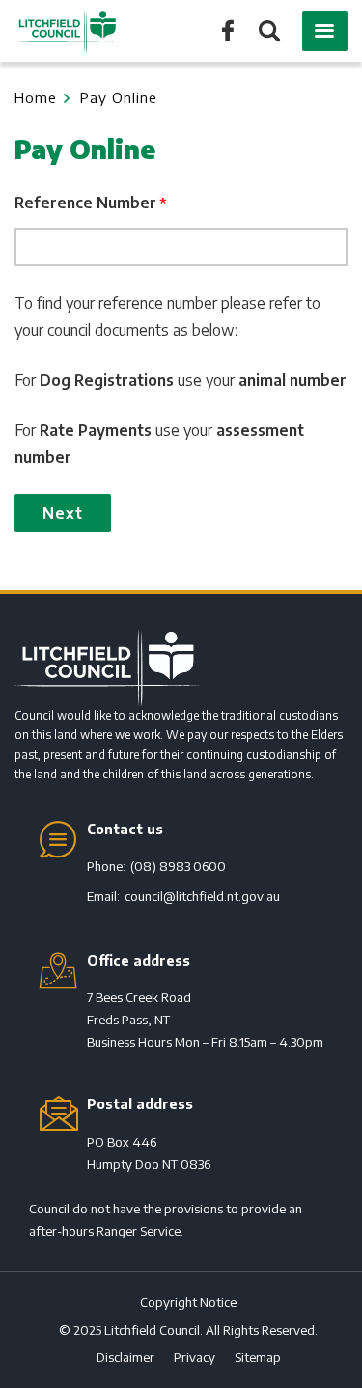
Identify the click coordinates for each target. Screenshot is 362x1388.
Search (268, 32)
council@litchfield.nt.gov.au (202, 896)
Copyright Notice (188, 1302)
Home (35, 97)
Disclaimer (125, 1357)
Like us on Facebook (228, 29)
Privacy (194, 1357)
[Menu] (325, 31)
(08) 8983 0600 (178, 866)
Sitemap (258, 1357)
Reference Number (85, 202)
